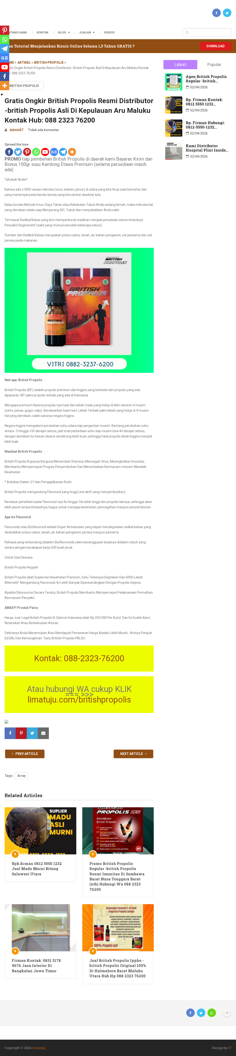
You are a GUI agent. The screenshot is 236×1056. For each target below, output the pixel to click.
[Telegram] (63, 152)
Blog (62, 32)
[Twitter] (18, 152)
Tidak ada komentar (43, 130)
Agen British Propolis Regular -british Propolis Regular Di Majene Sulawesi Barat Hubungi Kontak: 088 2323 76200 (207, 78)
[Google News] (54, 152)
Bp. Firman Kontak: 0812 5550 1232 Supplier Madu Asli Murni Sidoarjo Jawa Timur (206, 101)
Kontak (42, 32)
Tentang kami (16, 32)
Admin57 (16, 130)
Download (215, 46)
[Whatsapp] (36, 152)
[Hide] (2, 94)
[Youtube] (45, 152)
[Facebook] (9, 152)
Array (21, 776)
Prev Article (26, 754)
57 (229, 1048)
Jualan (85, 32)
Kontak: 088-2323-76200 (79, 658)
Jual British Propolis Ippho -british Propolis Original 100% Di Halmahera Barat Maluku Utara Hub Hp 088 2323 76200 (117, 968)
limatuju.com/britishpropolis (79, 700)
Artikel (24, 62)
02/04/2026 (199, 87)
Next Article (132, 754)
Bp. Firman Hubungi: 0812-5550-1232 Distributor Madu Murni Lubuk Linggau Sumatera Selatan (206, 124)
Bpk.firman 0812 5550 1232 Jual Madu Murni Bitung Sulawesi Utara (37, 868)
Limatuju (38, 1048)
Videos (109, 32)
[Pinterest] (27, 152)
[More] (72, 152)
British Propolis (49, 62)
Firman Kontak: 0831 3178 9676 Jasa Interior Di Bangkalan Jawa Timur (36, 965)
